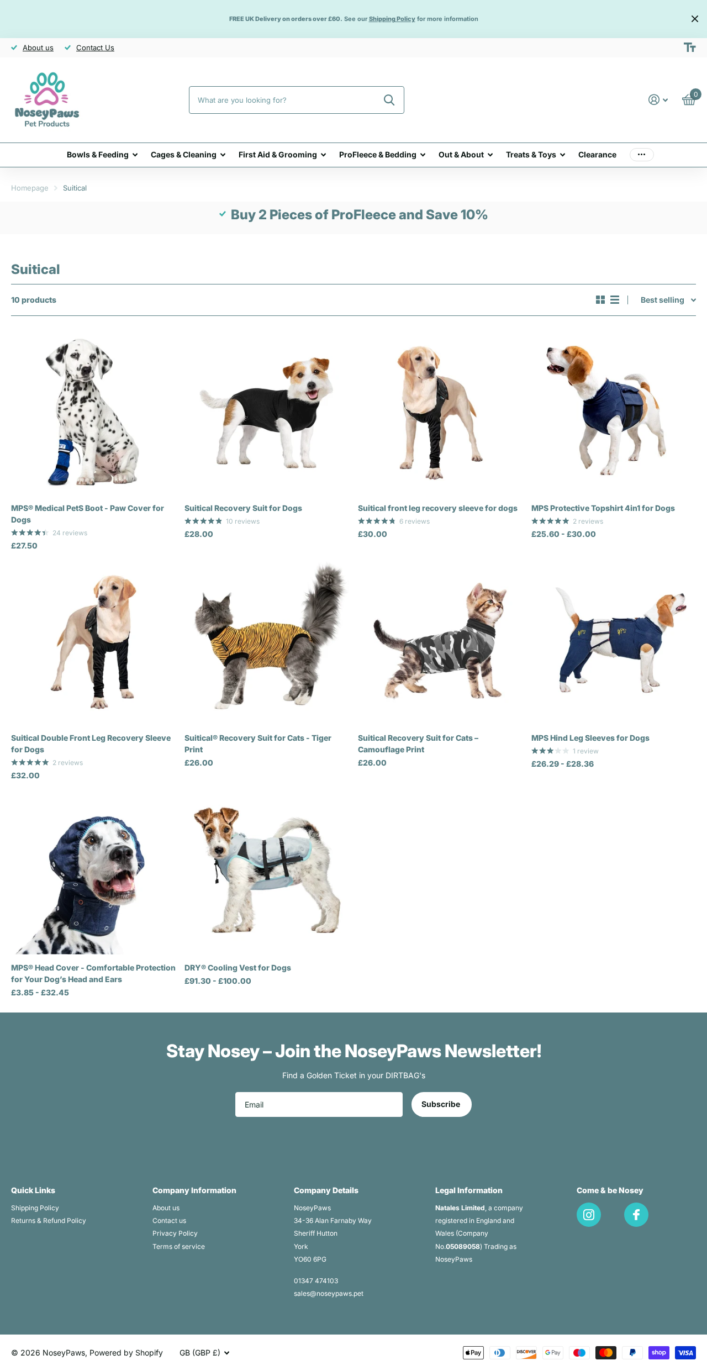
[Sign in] (658, 99)
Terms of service (178, 1246)
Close (695, 19)
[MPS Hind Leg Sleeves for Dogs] (613, 642)
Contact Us (95, 47)
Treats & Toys (531, 154)
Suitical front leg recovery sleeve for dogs (438, 508)
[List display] (614, 300)
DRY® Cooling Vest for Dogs (237, 967)
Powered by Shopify (126, 1352)
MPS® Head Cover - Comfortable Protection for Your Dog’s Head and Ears (93, 973)
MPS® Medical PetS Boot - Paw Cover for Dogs (87, 513)
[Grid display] (600, 300)
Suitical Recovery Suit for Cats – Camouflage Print (418, 743)
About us (38, 47)
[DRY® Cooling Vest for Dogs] (266, 872)
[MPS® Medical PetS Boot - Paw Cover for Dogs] (93, 412)
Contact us (169, 1220)
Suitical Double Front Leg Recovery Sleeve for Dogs (91, 743)
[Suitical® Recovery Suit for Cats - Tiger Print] (266, 642)
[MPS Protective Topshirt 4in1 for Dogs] (613, 412)
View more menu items (642, 155)
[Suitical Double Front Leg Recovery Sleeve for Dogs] (93, 642)
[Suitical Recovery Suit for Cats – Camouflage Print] (440, 642)
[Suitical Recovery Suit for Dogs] (266, 412)
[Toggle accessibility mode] (690, 47)
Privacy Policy (175, 1233)
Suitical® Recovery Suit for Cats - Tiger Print (257, 743)
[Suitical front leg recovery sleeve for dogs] (440, 412)
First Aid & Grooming (278, 154)
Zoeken (389, 100)
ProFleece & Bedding (377, 154)
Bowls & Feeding (98, 154)
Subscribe (441, 1104)
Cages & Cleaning (184, 154)
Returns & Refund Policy (48, 1220)
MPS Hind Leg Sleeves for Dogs (590, 737)
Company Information (194, 1190)
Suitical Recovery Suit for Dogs (243, 508)
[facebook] (636, 1215)
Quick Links (33, 1190)
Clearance (597, 154)
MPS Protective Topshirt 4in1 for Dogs (603, 508)
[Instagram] (589, 1215)
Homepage (30, 187)
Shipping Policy (35, 1208)
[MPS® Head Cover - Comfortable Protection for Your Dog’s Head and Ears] (93, 872)
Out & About (461, 154)
